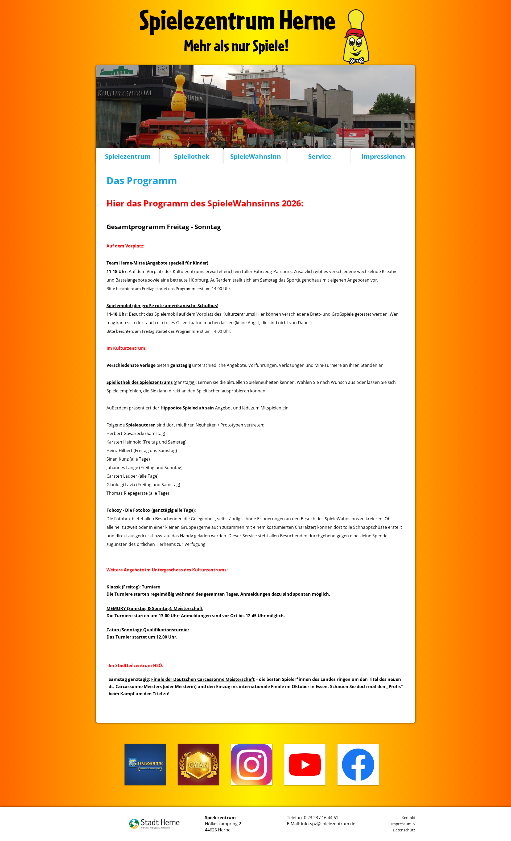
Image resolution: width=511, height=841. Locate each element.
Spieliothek (191, 156)
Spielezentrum (128, 156)
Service (319, 156)
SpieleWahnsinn (255, 156)
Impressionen (383, 156)
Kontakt (408, 817)
